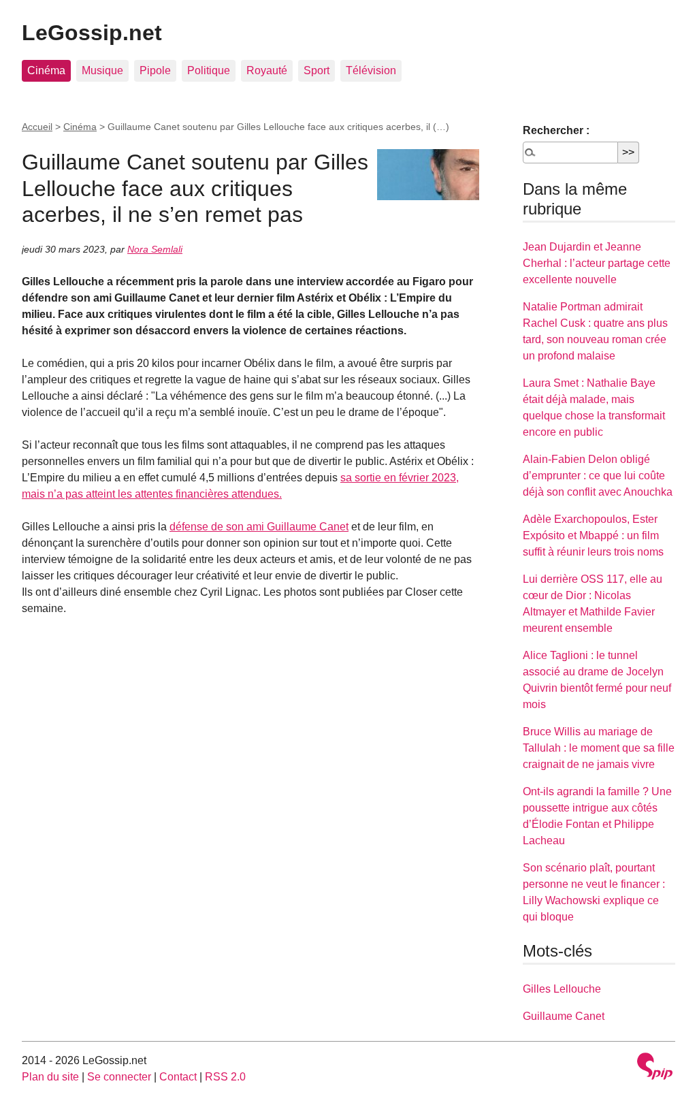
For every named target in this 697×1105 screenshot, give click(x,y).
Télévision (371, 70)
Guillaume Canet (563, 1016)
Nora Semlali (154, 249)
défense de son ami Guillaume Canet (258, 526)
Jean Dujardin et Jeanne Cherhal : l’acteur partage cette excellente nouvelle (596, 263)
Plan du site (50, 1077)
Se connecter (119, 1077)
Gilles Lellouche (562, 989)
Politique (208, 70)
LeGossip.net (92, 32)
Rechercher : (556, 130)
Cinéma (46, 70)
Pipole (155, 70)
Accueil (37, 126)
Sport (316, 70)
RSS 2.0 (225, 1077)
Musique (102, 70)
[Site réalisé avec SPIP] (654, 1068)
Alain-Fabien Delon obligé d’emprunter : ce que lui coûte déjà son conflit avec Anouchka (597, 475)
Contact (178, 1077)
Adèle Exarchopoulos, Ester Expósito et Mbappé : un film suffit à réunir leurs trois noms (593, 535)
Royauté (266, 70)
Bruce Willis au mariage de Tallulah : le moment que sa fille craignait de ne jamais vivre (599, 748)
